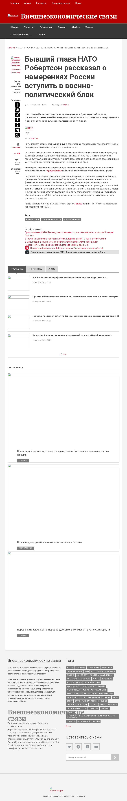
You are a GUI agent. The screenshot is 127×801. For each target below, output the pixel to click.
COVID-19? (71, 721)
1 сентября (107, 668)
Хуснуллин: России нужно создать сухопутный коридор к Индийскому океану (72, 335)
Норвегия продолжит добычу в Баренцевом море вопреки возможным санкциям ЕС (76, 316)
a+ (18, 153)
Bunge (104, 701)
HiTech (74, 27)
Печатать (16, 147)
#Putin (70, 668)
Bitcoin (81, 697)
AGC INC (75, 679)
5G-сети (84, 675)
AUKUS (86, 690)
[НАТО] (29, 128)
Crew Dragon (83, 721)
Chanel (102, 705)
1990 (87, 671)
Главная (15, 3)
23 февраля (110, 671)
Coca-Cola (93, 708)
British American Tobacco (87, 701)
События (41, 34)
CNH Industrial (74, 708)
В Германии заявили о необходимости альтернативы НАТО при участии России (65, 238)
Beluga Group (90, 694)
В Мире (14, 27)
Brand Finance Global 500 (98, 697)
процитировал (54, 170)
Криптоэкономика (20, 34)
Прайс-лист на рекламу (63, 796)
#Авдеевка (80, 668)
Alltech (70, 683)
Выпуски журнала (61, 3)
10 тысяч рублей (75, 671)
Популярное (35, 269)
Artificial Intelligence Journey (81, 686)
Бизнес (61, 27)
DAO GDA (96, 721)
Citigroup (112, 705)
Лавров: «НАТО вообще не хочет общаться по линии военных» (57, 245)
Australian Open (99, 690)
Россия (29, 219)
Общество (29, 27)
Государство (46, 27)
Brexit (69, 701)
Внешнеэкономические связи (69, 16)
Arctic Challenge (92, 683)
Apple (79, 683)
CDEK (85, 705)
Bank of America (74, 694)
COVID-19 (70, 712)
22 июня (99, 671)
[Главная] (13, 15)
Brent (115, 697)
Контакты (41, 3)
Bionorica (71, 697)
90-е (68, 679)
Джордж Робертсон (51, 219)
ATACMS (101, 686)
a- (15, 154)
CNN (85, 708)
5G (78, 675)
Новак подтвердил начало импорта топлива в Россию (49, 542)
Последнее (18, 269)
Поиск (78, 3)
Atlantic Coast (74, 690)
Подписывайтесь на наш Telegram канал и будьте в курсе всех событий (66, 248)
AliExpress (107, 679)
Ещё (63, 354)
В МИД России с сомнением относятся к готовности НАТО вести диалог (61, 242)
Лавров (78, 203)
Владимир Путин (72, 219)
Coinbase (105, 708)
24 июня (70, 675)
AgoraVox (85, 679)
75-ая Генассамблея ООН (101, 675)
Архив (27, 3)
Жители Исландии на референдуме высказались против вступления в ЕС (70, 277)
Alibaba (96, 679)
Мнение (89, 27)
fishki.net (34, 138)
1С (92, 671)
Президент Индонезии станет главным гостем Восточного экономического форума (75, 296)
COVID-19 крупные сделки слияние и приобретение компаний (91, 717)
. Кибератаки (94, 668)
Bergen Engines (106, 694)
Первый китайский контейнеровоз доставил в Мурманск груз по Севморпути (63, 629)
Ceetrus (93, 705)
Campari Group (74, 705)
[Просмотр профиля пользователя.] (15, 61)
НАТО (37, 219)
